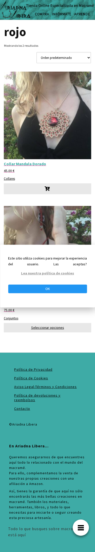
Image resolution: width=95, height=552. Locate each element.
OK (47, 288)
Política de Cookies (31, 378)
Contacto (22, 408)
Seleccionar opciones (47, 327)
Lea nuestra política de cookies (47, 273)
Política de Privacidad (33, 369)
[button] (47, 188)
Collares (9, 178)
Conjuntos (11, 318)
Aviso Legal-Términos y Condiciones (45, 386)
